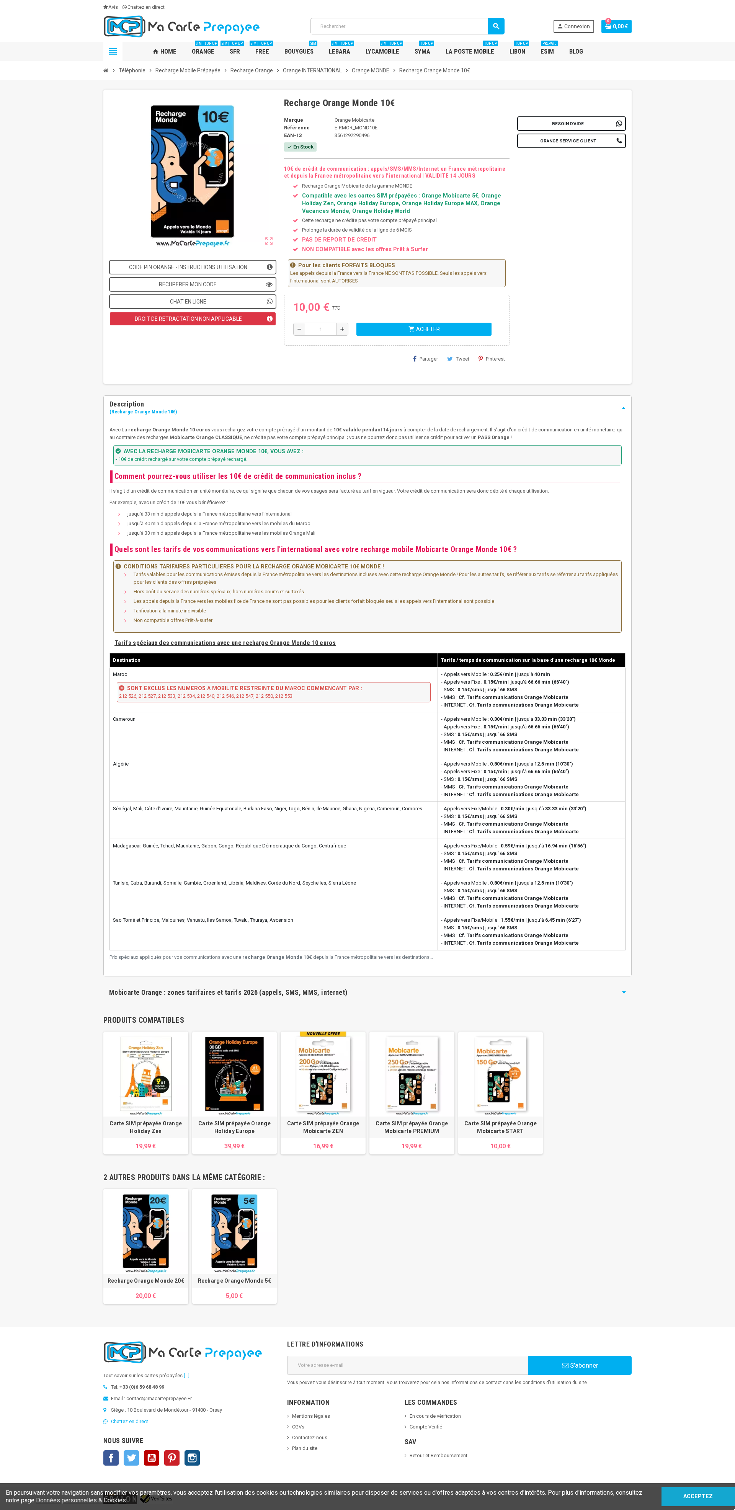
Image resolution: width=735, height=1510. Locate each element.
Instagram (192, 1458)
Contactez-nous (309, 1437)
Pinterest (495, 359)
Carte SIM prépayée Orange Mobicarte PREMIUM (412, 1127)
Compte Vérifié (426, 1427)
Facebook (111, 1458)
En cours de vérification (435, 1416)
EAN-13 (293, 135)
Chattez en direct (146, 7)
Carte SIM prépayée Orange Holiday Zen (145, 1127)
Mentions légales (311, 1416)
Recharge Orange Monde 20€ (146, 1281)
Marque (293, 120)
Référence (297, 128)
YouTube (151, 1458)
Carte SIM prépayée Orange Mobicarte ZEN (323, 1127)
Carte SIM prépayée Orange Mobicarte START (500, 1127)
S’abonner (583, 1365)
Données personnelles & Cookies (81, 1500)
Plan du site (304, 1448)
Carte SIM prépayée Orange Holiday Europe (234, 1127)
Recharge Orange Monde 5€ (234, 1281)
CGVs (298, 1427)
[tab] (367, 408)
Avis (113, 7)
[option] (145, 1246)
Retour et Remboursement (438, 1455)
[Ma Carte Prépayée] (182, 26)
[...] (186, 1375)
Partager (429, 359)
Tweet (462, 359)
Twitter (131, 1458)
